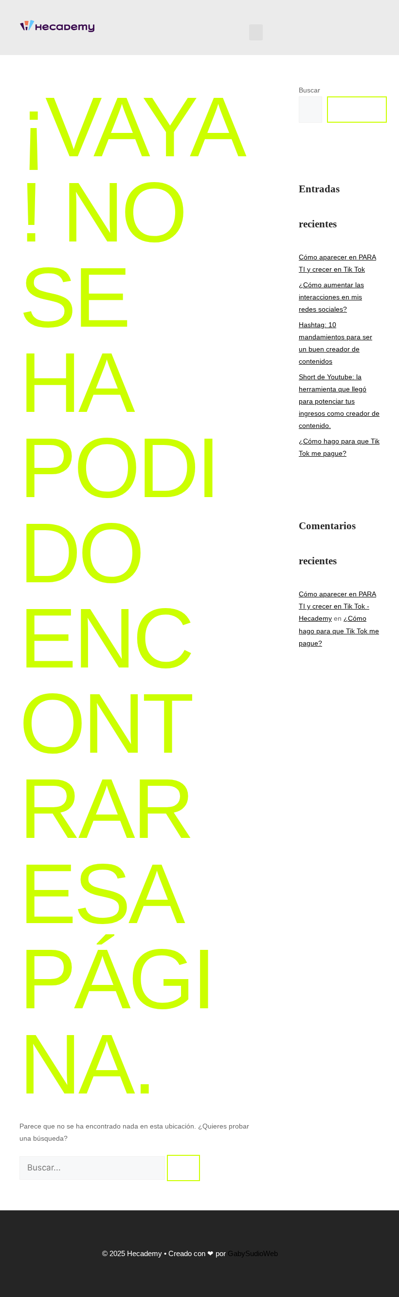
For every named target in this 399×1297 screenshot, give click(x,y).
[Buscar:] (93, 1168)
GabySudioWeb (253, 1253)
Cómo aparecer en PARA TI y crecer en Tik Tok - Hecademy (337, 606)
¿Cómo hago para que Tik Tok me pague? (339, 630)
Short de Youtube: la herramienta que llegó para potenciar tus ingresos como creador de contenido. (339, 401)
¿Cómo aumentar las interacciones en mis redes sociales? (331, 297)
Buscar (309, 90)
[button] (256, 32)
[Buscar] (183, 1168)
